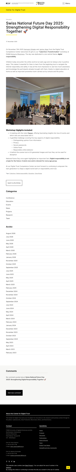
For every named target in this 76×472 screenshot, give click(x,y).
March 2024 (10, 318)
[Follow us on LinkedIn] (14, 461)
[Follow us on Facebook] (6, 461)
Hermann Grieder (30, 49)
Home (41, 430)
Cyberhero (12, 173)
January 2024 (11, 325)
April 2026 (9, 247)
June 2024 (10, 308)
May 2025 (9, 278)
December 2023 (11, 329)
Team (8, 218)
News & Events (43, 440)
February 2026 (11, 254)
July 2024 (9, 305)
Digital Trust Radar (44, 445)
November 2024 (11, 295)
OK (68, 467)
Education (31, 173)
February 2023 (11, 353)
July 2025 (9, 271)
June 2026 (10, 240)
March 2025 (10, 284)
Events (8, 205)
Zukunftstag (38, 173)
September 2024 (12, 301)
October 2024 (11, 298)
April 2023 (9, 346)
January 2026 (11, 257)
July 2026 (9, 237)
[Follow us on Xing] (11, 461)
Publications (42, 438)
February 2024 (11, 322)
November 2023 (11, 332)
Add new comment (14, 393)
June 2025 (10, 274)
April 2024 (9, 315)
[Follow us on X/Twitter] (9, 461)
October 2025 (11, 264)
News (8, 208)
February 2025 (11, 288)
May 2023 (9, 342)
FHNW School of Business (15, 54)
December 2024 (11, 291)
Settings (8, 467)
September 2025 (12, 267)
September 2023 (12, 339)
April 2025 (9, 281)
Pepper (30, 133)
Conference (10, 198)
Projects (9, 211)
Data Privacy (29, 465)
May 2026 (9, 244)
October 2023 (11, 336)
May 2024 (9, 312)
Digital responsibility (22, 173)
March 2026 (10, 250)
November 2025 (11, 261)
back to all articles (14, 183)
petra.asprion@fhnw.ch (17, 446)
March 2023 (10, 349)
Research (9, 215)
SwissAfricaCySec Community (48, 448)
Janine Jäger (43, 49)
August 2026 (10, 233)
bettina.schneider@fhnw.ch (18, 455)
